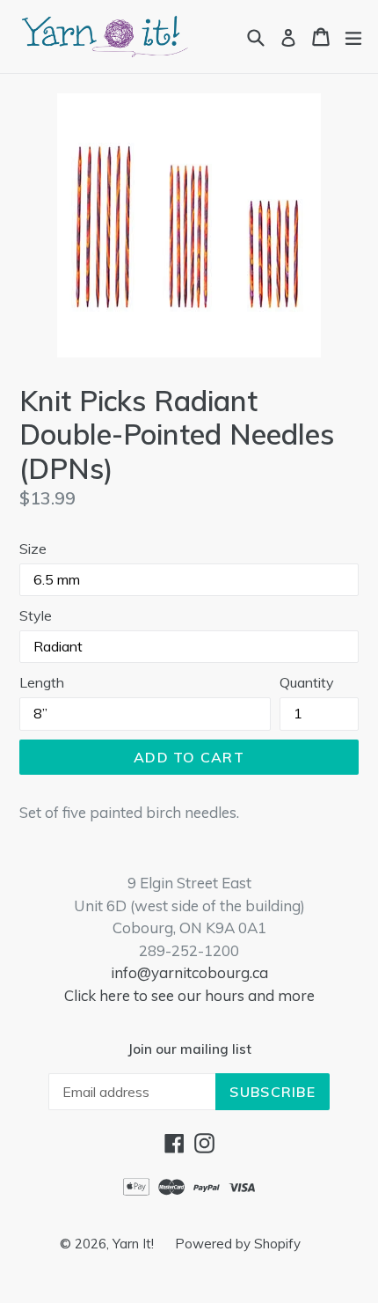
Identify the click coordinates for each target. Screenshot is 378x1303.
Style (35, 615)
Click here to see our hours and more (189, 995)
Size (33, 548)
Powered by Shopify (238, 1243)
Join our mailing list (189, 1049)
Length (41, 682)
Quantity (307, 682)
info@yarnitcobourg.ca (189, 972)
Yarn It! (135, 1243)
